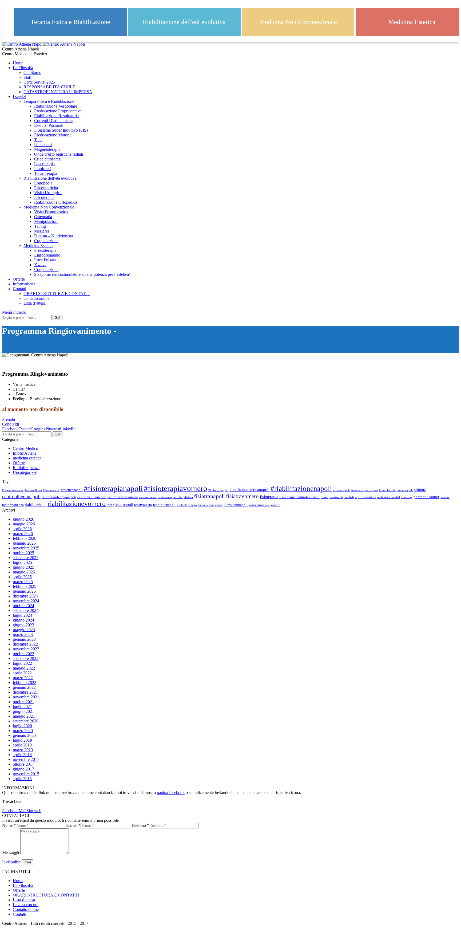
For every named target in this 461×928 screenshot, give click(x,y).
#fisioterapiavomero (175, 488)
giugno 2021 (23, 711)
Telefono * (140, 825)
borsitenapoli (405, 490)
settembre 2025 (25, 557)
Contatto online (26, 909)
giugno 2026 (23, 519)
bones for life (387, 490)
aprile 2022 (22, 673)
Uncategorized (25, 472)
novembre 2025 (26, 548)
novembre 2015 (26, 774)
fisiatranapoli (209, 496)
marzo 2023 (23, 634)
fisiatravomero (242, 496)
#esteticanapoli (72, 490)
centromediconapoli (91, 497)
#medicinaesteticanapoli (249, 489)
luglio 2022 (22, 663)
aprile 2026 (22, 528)
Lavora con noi (25, 904)
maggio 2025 (24, 572)
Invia (6, 862)
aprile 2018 (22, 754)
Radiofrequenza (26, 467)
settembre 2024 (25, 610)
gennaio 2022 (24, 687)
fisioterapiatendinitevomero (299, 497)
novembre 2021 (26, 697)
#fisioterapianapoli (113, 488)
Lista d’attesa (24, 900)
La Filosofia (23, 885)
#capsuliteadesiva (12, 490)
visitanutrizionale (259, 505)
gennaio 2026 (24, 543)
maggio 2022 (24, 668)
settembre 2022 (25, 658)
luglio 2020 (22, 725)
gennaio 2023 (24, 639)
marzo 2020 (23, 730)
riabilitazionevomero (76, 504)
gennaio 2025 (24, 591)
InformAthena (25, 453)
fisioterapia (269, 496)
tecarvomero (143, 505)
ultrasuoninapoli (236, 505)
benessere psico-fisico (364, 490)
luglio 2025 (22, 562)
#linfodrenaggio (218, 490)
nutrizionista (367, 497)
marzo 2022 (23, 677)
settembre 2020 (25, 721)
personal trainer (426, 497)
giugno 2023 (23, 625)
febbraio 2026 (24, 538)
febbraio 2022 (24, 682)
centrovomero (148, 497)
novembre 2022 (26, 649)
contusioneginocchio (170, 497)
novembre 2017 (26, 759)
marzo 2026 (23, 533)
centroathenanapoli (21, 496)
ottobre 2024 (23, 605)
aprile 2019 (22, 745)
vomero (275, 505)
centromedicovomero (123, 497)
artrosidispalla (341, 490)
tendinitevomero (187, 505)
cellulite (420, 490)
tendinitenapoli (164, 505)
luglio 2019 (22, 740)
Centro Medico (25, 448)
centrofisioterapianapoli (59, 497)
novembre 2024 (26, 601)
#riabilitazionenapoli (301, 489)
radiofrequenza (13, 505)
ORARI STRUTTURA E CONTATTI (46, 895)
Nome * (9, 825)
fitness (324, 497)
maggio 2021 (24, 716)
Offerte (19, 463)
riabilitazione (35, 504)
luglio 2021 (22, 706)
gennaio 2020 (24, 735)
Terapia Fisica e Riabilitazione (70, 21)
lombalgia (350, 497)
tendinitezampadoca (210, 505)
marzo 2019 (23, 750)
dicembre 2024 (25, 596)
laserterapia (336, 497)
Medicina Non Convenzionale (298, 21)
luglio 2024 (22, 615)
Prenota (8, 419)
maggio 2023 (24, 629)
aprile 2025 (22, 577)
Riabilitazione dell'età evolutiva (184, 21)
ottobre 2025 (23, 552)
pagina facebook (171, 792)
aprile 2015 (22, 778)
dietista (188, 497)
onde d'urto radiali (388, 497)
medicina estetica (27, 458)
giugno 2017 (23, 769)
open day (406, 497)
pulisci (16, 862)
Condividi (10, 424)
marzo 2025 (23, 581)
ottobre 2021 (23, 701)
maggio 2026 (24, 524)
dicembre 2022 (25, 644)
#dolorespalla (51, 490)
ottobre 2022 (23, 653)
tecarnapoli (124, 504)
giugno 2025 (23, 567)
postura (445, 497)
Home (18, 880)
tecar (110, 505)
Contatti (19, 914)
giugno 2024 (23, 620)
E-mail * (73, 825)
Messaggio (11, 852)
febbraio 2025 (24, 586)
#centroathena (33, 490)
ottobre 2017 (23, 764)
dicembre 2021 (25, 692)
